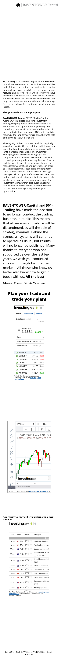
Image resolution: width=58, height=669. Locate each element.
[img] (37, 5)
